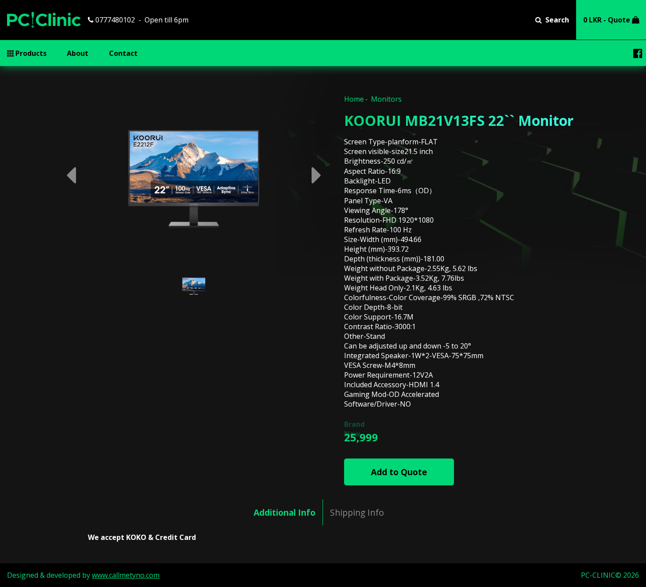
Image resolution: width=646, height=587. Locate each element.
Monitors (386, 99)
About (77, 53)
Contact (123, 53)
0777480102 (114, 20)
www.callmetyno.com (126, 575)
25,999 (361, 437)
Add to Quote (399, 472)
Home (354, 99)
